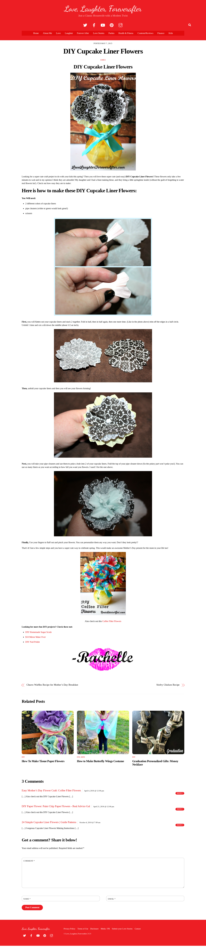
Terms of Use (82, 929)
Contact (138, 929)
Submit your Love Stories (122, 929)
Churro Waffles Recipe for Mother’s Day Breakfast (52, 684)
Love (58, 33)
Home (36, 33)
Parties (111, 33)
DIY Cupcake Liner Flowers (103, 51)
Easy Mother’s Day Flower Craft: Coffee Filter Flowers (51, 790)
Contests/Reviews (145, 33)
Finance (160, 33)
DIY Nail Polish (32, 642)
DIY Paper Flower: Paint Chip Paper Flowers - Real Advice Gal (56, 806)
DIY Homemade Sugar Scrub (38, 632)
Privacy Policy (69, 929)
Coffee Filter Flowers (111, 621)
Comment (29, 861)
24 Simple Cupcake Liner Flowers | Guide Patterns (49, 822)
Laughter (69, 33)
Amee (103, 60)
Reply (180, 793)
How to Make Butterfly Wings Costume (100, 761)
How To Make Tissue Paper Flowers (43, 761)
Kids (171, 33)
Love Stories (98, 33)
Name (27, 899)
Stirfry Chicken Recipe (168, 684)
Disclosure (94, 929)
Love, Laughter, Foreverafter (76, 934)
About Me (47, 33)
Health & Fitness (125, 33)
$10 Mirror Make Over (35, 637)
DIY (23, 757)
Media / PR (105, 929)
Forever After (83, 33)
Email (112, 899)
